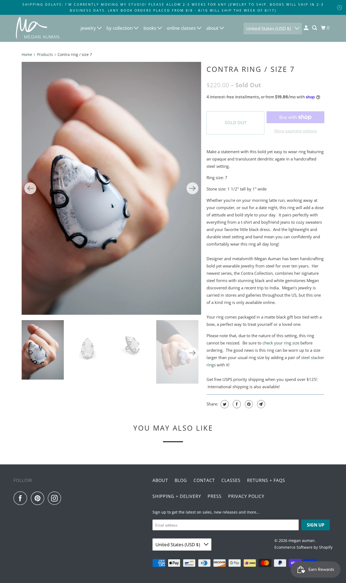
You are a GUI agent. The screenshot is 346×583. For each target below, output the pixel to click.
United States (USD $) (269, 28)
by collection (120, 28)
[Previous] (30, 188)
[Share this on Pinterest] (248, 404)
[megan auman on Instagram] (56, 498)
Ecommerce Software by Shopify (303, 547)
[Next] (192, 188)
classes (231, 480)
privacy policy (246, 496)
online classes (182, 28)
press (215, 496)
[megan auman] (38, 28)
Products (45, 54)
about (212, 28)
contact (204, 480)
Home (27, 54)
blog (181, 480)
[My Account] (306, 28)
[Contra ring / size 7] (111, 188)
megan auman (301, 540)
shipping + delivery (176, 496)
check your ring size (280, 343)
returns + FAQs (266, 480)
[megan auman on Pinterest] (39, 498)
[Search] (315, 28)
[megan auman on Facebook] (22, 498)
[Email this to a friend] (260, 404)
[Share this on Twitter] (224, 404)
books (150, 28)
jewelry (89, 28)
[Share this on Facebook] (236, 404)
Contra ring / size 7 (251, 69)
